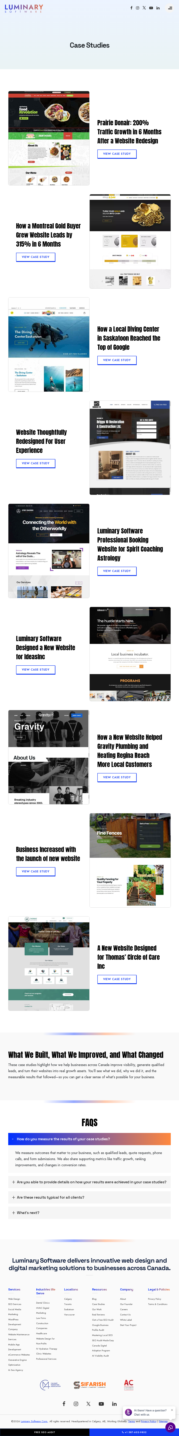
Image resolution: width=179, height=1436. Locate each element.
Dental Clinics (42, 1302)
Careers (124, 1309)
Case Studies (98, 1304)
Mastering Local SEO (102, 1335)
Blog (94, 1299)
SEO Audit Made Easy (103, 1340)
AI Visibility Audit (100, 1355)
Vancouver (69, 1314)
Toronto (67, 1304)
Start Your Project (128, 1325)
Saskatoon (69, 1309)
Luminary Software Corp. (34, 1421)
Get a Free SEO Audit (102, 1320)
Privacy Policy (154, 1299)
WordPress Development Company (14, 1324)
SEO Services (14, 1304)
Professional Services (46, 1359)
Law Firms (41, 1318)
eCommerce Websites (19, 1354)
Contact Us (125, 1314)
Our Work (97, 1309)
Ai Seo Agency (15, 1370)
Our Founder (126, 1304)
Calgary (68, 1299)
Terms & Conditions (157, 1304)
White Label (126, 1320)
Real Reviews (98, 1314)
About (123, 1299)
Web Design (14, 1299)
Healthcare (41, 1333)
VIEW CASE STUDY (117, 154)
